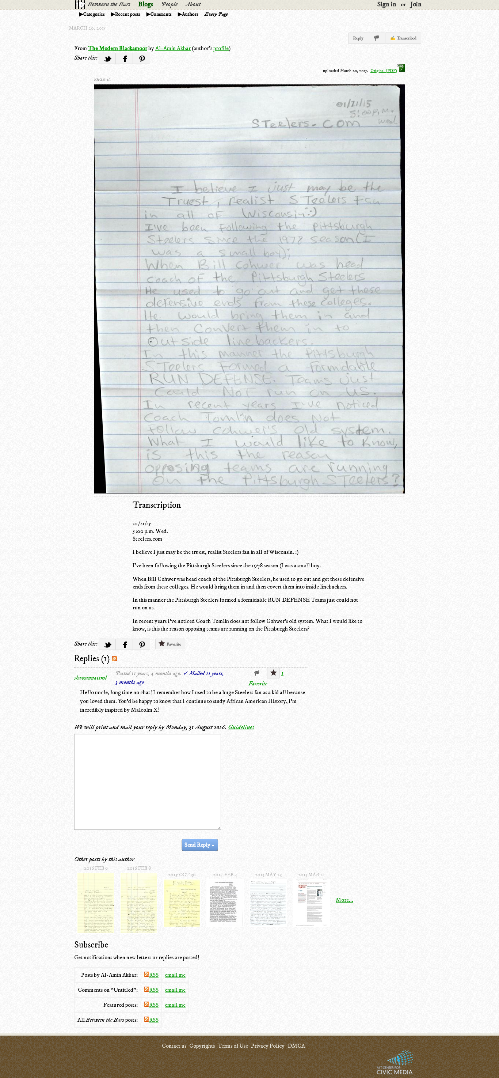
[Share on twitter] (107, 58)
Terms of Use (233, 1045)
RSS (154, 975)
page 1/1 (102, 79)
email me (175, 975)
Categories (94, 14)
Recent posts (127, 14)
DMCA (296, 1045)
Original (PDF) (383, 70)
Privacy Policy (268, 1045)
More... (344, 900)
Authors (190, 14)
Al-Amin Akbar (173, 48)
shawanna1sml (90, 677)
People (169, 4)
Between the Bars (109, 4)
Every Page (216, 14)
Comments (161, 14)
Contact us (174, 1045)
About (193, 4)
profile (221, 48)
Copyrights (202, 1045)
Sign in (386, 4)
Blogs (145, 4)
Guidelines (241, 727)
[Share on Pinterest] (141, 58)
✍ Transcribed (403, 38)
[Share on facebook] (124, 58)
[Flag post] (376, 38)
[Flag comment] (257, 673)
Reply (358, 38)
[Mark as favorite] (273, 673)
